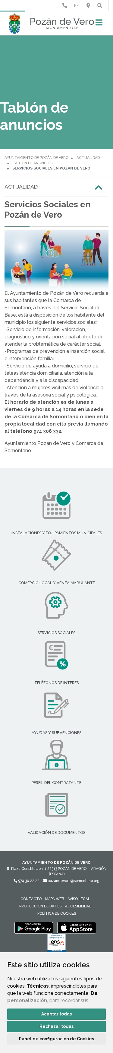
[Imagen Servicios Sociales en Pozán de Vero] (56, 259)
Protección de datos (40, 906)
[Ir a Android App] (33, 927)
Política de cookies (56, 913)
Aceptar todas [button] (56, 1014)
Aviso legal (78, 899)
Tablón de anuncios (32, 163)
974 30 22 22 (28, 881)
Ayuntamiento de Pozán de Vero (36, 158)
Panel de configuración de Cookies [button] (56, 1038)
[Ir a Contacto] (76, 5)
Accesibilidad (78, 906)
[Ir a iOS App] (77, 927)
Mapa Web (54, 899)
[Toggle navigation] (98, 24)
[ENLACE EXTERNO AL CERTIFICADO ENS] (56, 945)
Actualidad (88, 158)
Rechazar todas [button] (56, 1026)
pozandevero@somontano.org (73, 881)
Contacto (31, 899)
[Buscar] (99, 5)
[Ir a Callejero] (88, 5)
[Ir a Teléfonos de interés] (64, 5)
